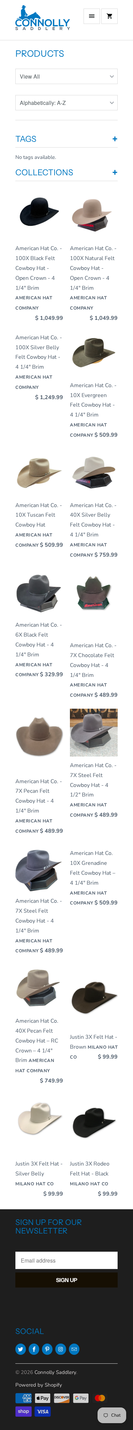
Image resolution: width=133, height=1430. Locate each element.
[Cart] (109, 16)
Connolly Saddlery (55, 1372)
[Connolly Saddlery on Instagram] (60, 1349)
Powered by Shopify (38, 1384)
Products (39, 53)
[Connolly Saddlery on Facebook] (34, 1349)
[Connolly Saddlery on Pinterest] (47, 1349)
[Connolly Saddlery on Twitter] (20, 1349)
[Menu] (92, 16)
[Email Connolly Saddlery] (74, 1349)
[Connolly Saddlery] (42, 22)
